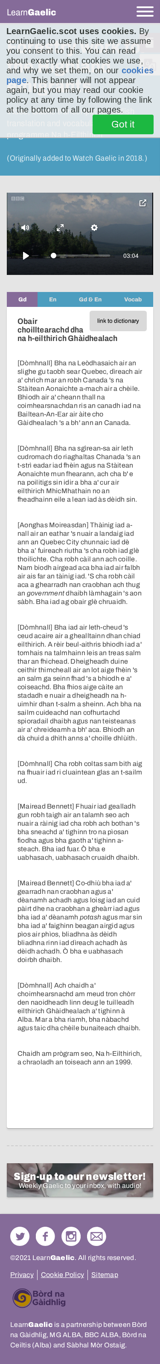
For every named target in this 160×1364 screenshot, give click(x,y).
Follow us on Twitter (19, 1236)
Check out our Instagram (71, 1236)
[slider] (80, 255)
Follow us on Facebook (45, 1236)
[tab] (22, 299)
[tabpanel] (80, 717)
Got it (123, 124)
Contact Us (96, 1236)
